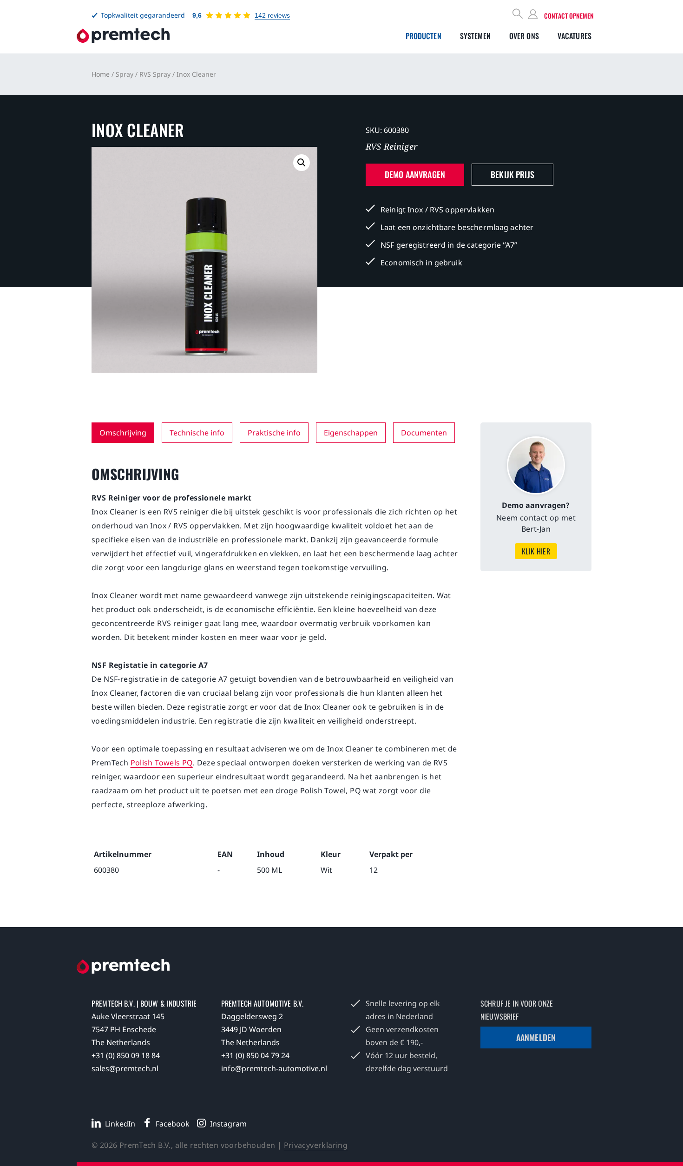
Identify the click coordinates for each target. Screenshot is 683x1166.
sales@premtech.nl (125, 1068)
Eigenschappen (351, 433)
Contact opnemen (569, 15)
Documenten (424, 433)
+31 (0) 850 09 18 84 (126, 1055)
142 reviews (272, 15)
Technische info (197, 433)
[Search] (518, 15)
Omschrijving (122, 433)
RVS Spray (155, 74)
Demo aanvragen (415, 174)
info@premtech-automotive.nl (274, 1068)
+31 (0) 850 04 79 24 (255, 1055)
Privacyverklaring (316, 1145)
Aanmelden (536, 1037)
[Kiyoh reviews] (228, 15)
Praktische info (274, 433)
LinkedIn (120, 1124)
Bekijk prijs (512, 174)
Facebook (173, 1124)
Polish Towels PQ (162, 763)
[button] (301, 162)
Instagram (228, 1124)
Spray (124, 74)
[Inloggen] (534, 15)
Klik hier (536, 551)
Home (101, 74)
